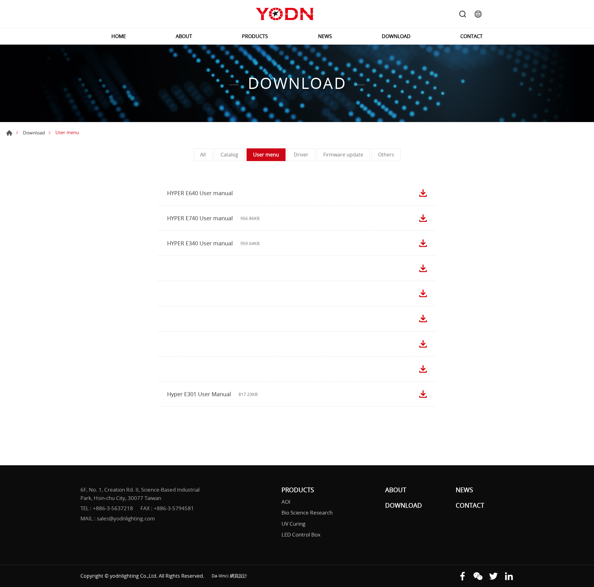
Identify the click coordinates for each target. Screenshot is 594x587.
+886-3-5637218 (113, 508)
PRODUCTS (255, 36)
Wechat (478, 576)
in (509, 576)
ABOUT (184, 36)
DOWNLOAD (396, 36)
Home (9, 133)
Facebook (462, 576)
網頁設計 (238, 576)
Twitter (493, 576)
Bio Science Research (307, 512)
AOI (286, 501)
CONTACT (471, 36)
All (203, 154)
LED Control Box (301, 534)
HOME (118, 36)
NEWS (325, 36)
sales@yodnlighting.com (126, 518)
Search (462, 14)
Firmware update (343, 154)
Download (34, 132)
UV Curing (293, 523)
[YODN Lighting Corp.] (285, 14)
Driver (301, 154)
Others (386, 154)
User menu (266, 154)
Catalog (229, 154)
